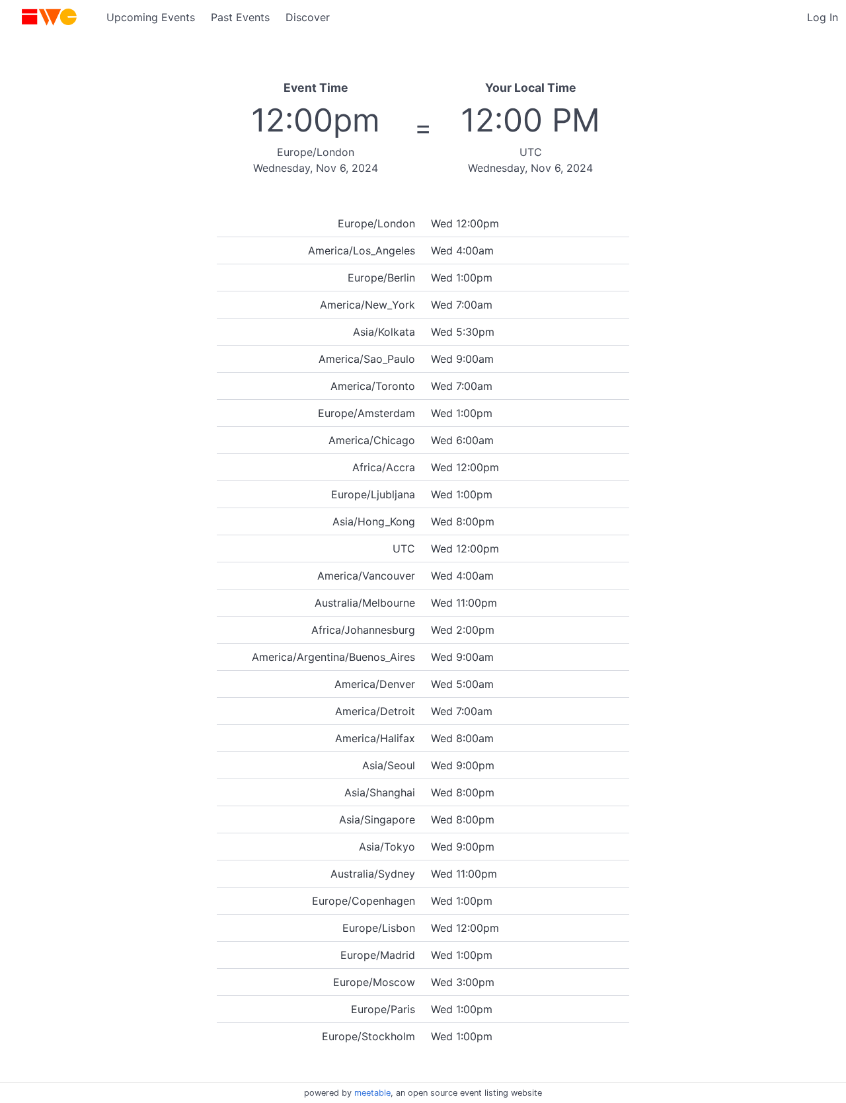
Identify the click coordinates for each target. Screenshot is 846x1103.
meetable (372, 1093)
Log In (822, 17)
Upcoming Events (150, 17)
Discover (308, 17)
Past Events (240, 17)
